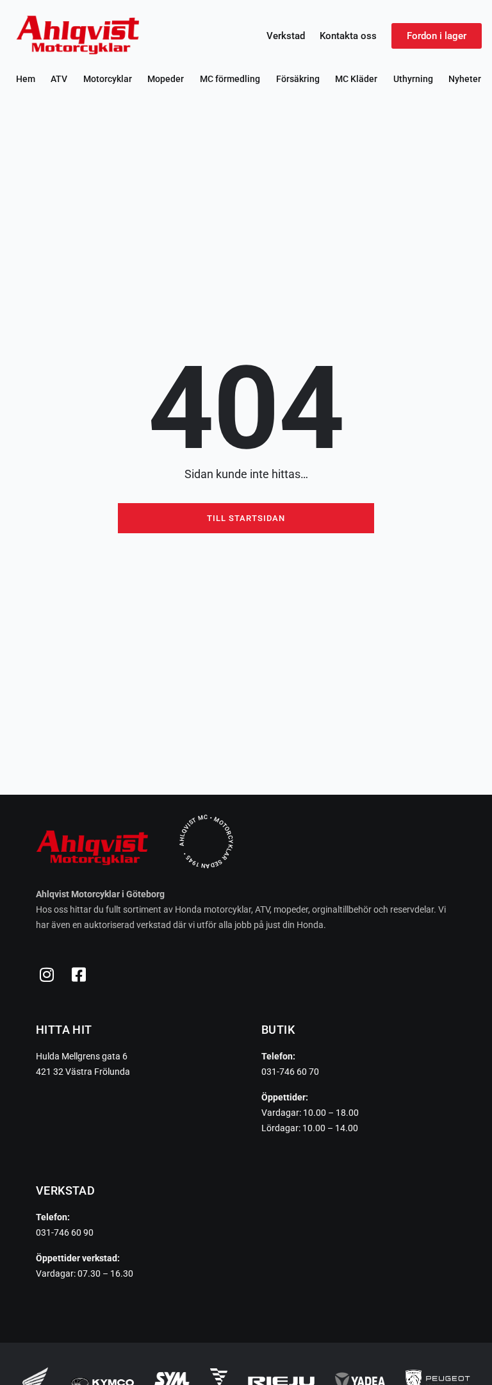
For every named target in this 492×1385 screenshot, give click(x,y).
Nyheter (464, 79)
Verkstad (285, 36)
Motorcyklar (107, 79)
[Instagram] (47, 974)
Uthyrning (413, 79)
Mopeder (165, 79)
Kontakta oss (348, 36)
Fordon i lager (436, 36)
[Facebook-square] (79, 974)
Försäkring (298, 79)
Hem (25, 79)
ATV (59, 79)
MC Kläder (356, 79)
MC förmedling (230, 79)
